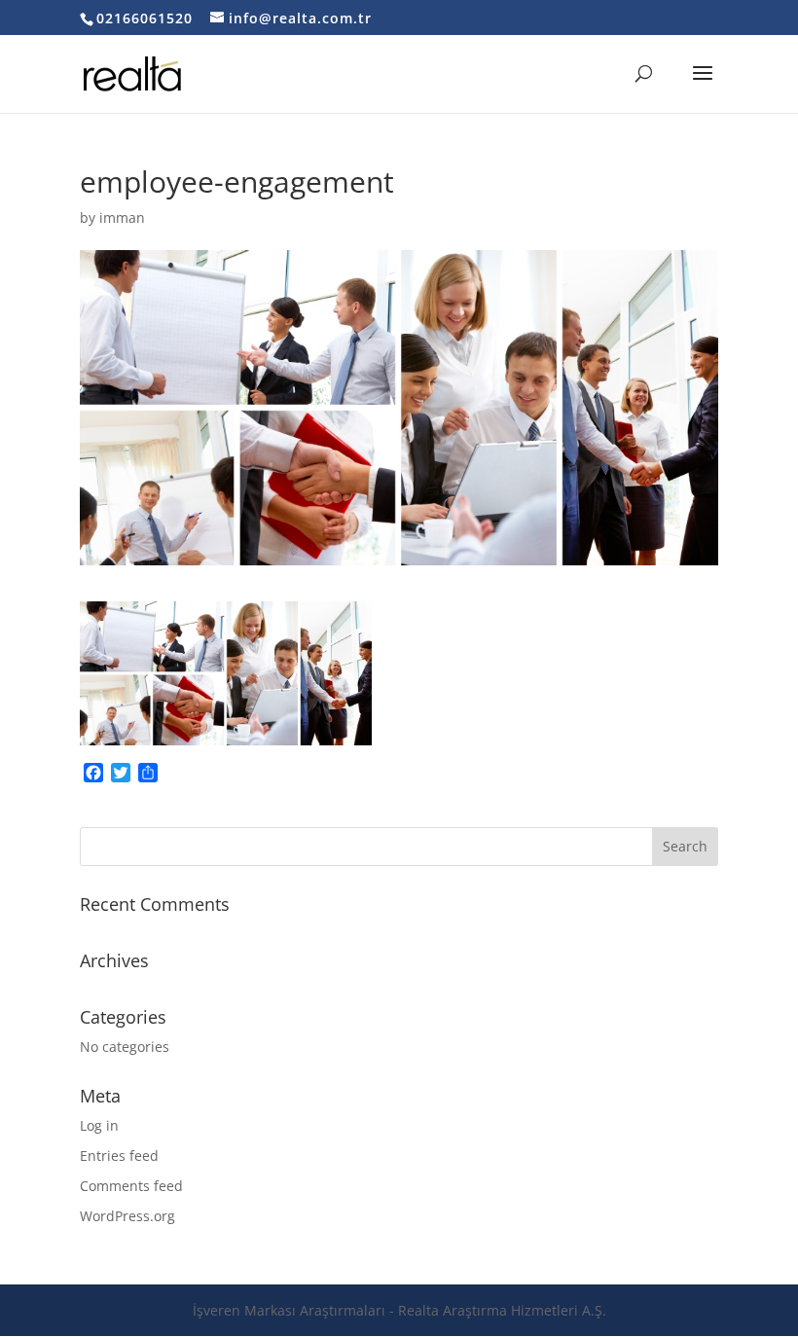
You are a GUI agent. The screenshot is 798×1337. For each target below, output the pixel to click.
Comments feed (131, 1185)
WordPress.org (127, 1216)
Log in (99, 1125)
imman (122, 217)
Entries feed (119, 1155)
